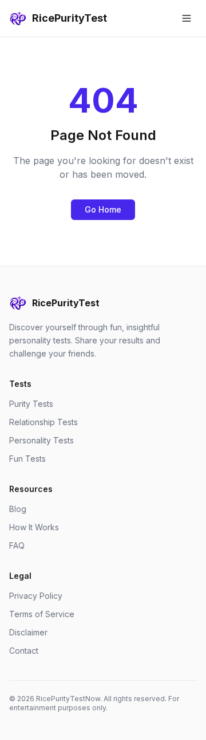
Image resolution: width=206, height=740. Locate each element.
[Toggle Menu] (186, 18)
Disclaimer (28, 632)
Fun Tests (27, 458)
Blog (17, 509)
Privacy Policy (35, 596)
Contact (23, 650)
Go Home (103, 209)
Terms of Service (41, 614)
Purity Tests (31, 404)
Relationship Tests (43, 422)
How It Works (34, 527)
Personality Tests (41, 440)
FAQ (17, 545)
